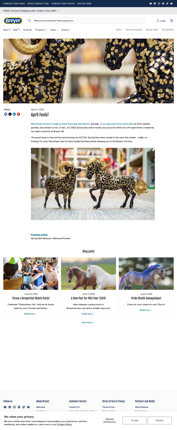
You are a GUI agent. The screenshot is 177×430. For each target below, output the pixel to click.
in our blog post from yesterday (116, 123)
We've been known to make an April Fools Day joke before (60, 123)
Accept (134, 420)
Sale (15, 29)
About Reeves (141, 407)
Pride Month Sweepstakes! (146, 298)
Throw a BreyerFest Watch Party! (31, 298)
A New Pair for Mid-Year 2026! (88, 298)
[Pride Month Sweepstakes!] (146, 273)
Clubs (53, 29)
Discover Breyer (134, 29)
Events (65, 29)
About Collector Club (38, 3)
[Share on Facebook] (5, 114)
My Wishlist (168, 29)
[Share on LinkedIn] (14, 114)
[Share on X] (10, 114)
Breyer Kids (152, 29)
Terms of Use (108, 407)
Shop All (27, 29)
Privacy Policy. (64, 424)
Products (40, 29)
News (119, 29)
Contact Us (74, 407)
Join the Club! (84, 3)
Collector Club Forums (63, 3)
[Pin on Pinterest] (18, 114)
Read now (29, 313)
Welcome (40, 407)
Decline (160, 420)
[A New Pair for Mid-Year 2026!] (88, 273)
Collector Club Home (14, 3)
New (5, 29)
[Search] (29, 20)
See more (87, 322)
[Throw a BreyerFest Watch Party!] (30, 273)
